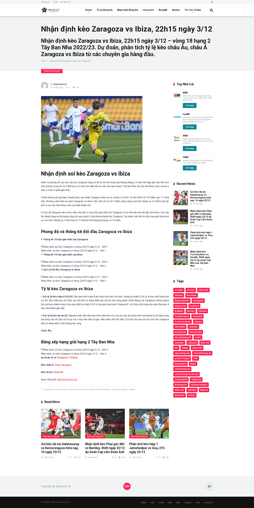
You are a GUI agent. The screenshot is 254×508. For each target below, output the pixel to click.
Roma (193, 363)
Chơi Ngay (190, 105)
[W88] (177, 141)
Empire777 (208, 502)
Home (88, 10)
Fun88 (186, 114)
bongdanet (48, 389)
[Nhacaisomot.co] (51, 9)
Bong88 (163, 10)
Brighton (179, 311)
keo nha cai (89, 389)
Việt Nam (192, 390)
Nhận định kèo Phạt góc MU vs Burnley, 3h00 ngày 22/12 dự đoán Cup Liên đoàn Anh (105, 448)
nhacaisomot (60, 84)
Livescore (148, 10)
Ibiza (71, 389)
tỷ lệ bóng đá (181, 384)
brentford (194, 306)
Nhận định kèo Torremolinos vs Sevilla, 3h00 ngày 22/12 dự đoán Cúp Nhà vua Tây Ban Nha (200, 258)
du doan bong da (61, 389)
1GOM (54, 2)
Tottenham (196, 379)
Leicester (179, 342)
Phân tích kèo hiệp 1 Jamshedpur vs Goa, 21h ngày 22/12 (146, 448)
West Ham (179, 395)
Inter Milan (180, 327)
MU (176, 348)
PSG (196, 358)
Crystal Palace (182, 316)
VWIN (197, 502)
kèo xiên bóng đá (183, 337)
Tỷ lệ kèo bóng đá (199, 384)
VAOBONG (45, 2)
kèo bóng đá (79, 389)
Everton (198, 321)
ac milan (179, 290)
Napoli (185, 348)
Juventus (193, 327)
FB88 (185, 157)
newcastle (197, 348)
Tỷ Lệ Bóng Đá (104, 10)
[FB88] (177, 162)
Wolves (191, 395)
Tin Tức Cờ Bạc (192, 10)
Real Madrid (180, 363)
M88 (185, 92)
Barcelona (192, 295)
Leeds (198, 337)
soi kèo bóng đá (182, 369)
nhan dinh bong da (103, 389)
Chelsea (203, 311)
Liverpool (192, 342)
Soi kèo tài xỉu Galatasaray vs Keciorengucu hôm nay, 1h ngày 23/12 (60, 448)
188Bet (143, 502)
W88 (185, 135)
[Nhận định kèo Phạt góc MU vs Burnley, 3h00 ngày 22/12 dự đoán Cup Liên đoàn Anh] (105, 424)
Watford (204, 390)
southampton (181, 379)
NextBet (188, 502)
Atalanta (179, 295)
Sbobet (176, 10)
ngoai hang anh (182, 353)
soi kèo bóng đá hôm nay (186, 374)
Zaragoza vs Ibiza (128, 389)
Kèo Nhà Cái (65, 2)
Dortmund (197, 316)
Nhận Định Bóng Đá (127, 10)
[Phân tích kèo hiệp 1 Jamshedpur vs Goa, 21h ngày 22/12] (149, 424)
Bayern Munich (182, 300)
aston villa (203, 290)
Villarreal (179, 390)
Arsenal (190, 290)
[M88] (177, 98)
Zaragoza (115, 389)
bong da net (180, 306)
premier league (182, 358)
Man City (205, 342)
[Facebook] (212, 2)
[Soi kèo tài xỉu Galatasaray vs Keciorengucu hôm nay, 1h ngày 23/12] (61, 424)
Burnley (190, 311)
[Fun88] (177, 119)
